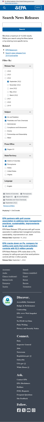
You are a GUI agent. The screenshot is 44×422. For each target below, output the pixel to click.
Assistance (6, 269)
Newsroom (21, 352)
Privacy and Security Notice (28, 328)
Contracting (21, 310)
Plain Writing (22, 325)
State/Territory (10, 156)
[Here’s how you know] (22, 2)
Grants (19, 317)
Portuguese (6, 283)
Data (19, 341)
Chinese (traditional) (9, 276)
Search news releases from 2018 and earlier (16, 54)
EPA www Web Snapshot (27, 313)
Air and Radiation (22, 196)
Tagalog (5, 286)
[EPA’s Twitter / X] (24, 410)
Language (8, 181)
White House (22, 367)
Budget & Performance (26, 306)
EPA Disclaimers (23, 383)
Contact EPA (22, 380)
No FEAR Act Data (24, 321)
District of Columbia (11, 194)
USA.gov (20, 363)
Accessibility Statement (26, 302)
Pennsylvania (26, 194)
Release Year (10, 66)
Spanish (25, 269)
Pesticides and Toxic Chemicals (15, 200)
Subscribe (21, 360)
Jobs (18, 348)
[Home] (21, 7)
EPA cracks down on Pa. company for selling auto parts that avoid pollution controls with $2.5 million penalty (20, 246)
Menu (38, 7)
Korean (25, 280)
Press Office (9, 144)
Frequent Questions (24, 395)
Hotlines (20, 387)
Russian (25, 283)
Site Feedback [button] (22, 398)
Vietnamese (27, 286)
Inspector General (24, 345)
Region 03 (9, 196)
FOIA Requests (23, 391)
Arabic (4, 273)
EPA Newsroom (11, 50)
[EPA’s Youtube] (29, 410)
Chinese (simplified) (30, 273)
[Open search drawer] (4, 8)
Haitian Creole (7, 280)
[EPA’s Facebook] (19, 410)
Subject (8, 112)
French (25, 276)
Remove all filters (9, 206)
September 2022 (11, 203)
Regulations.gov (23, 356)
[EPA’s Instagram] (34, 410)
